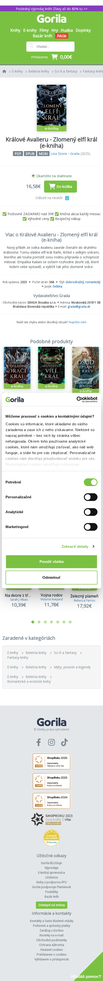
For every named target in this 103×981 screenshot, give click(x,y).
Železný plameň (84, 596)
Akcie (61, 35)
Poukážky (51, 892)
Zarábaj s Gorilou (51, 930)
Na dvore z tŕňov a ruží (25, 595)
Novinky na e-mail (51, 935)
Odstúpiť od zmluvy (51, 905)
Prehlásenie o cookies (51, 954)
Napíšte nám (77, 322)
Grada (75, 153)
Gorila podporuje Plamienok (51, 887)
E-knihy (17, 71)
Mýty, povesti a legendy (72, 667)
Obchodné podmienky (51, 940)
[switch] (90, 497)
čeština (57, 286)
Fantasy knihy (17, 657)
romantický (92, 282)
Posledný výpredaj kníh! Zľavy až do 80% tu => (51, 8)
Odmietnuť (51, 577)
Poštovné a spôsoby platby (51, 926)
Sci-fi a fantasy (66, 71)
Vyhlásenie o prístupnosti (51, 959)
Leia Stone (59, 153)
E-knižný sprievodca (51, 873)
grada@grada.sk (79, 307)
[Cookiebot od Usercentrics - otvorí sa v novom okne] (76, 399)
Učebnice (51, 877)
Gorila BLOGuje (51, 863)
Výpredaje (51, 868)
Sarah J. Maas (19, 599)
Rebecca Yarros (84, 600)
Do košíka (64, 186)
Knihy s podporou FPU (51, 882)
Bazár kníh (42, 35)
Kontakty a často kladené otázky (51, 921)
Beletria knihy (38, 71)
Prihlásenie (39, 57)
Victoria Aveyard (51, 599)
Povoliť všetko (52, 562)
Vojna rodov (52, 595)
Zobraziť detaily (75, 546)
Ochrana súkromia (51, 945)
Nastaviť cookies (51, 950)
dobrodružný (75, 282)
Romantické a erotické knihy (29, 681)
